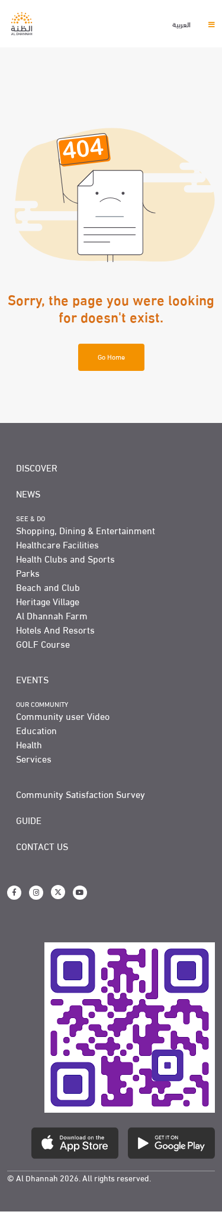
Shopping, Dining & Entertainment (85, 530)
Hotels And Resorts (55, 629)
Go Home (111, 356)
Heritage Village (47, 601)
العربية (182, 23)
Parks (28, 573)
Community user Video (63, 716)
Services (34, 758)
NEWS (28, 493)
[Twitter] (58, 892)
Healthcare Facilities (57, 544)
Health (29, 744)
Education (36, 730)
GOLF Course (43, 644)
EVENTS (32, 679)
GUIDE (28, 820)
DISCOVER (36, 467)
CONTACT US (42, 846)
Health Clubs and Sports (65, 558)
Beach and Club (48, 587)
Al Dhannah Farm (52, 615)
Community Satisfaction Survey (80, 794)
